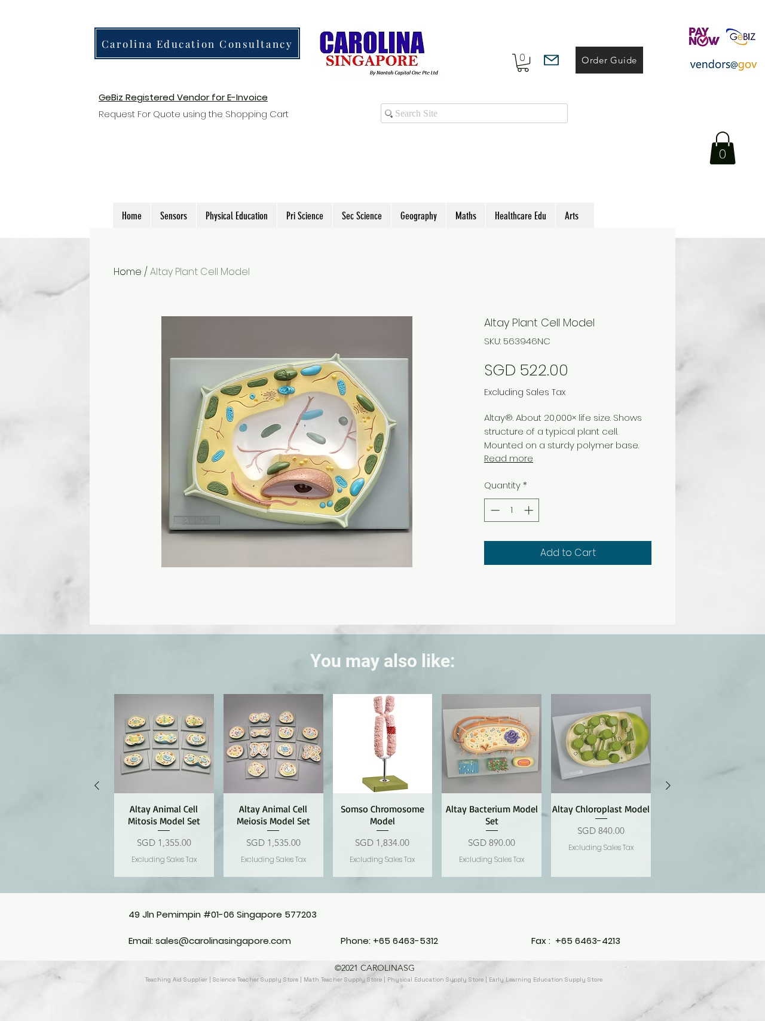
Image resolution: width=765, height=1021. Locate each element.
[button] (523, 63)
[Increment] (530, 510)
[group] (382, 785)
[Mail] (551, 60)
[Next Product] (668, 785)
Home (128, 272)
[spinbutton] (512, 510)
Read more (508, 458)
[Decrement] (494, 510)
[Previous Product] (97, 785)
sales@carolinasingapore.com (223, 940)
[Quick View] (164, 744)
